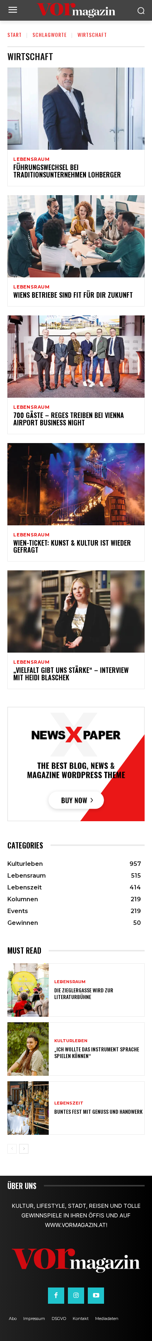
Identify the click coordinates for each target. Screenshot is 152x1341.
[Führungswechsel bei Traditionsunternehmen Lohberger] (76, 109)
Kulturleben (70, 1041)
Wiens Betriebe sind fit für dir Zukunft (73, 295)
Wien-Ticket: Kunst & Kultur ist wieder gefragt (72, 546)
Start (14, 34)
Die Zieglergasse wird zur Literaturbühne (83, 993)
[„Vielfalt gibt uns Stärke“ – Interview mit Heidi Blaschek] (76, 611)
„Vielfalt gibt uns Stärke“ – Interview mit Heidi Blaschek (71, 673)
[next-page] (23, 1149)
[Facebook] (56, 1296)
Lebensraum (31, 159)
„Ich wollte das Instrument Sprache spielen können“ (96, 1052)
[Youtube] (96, 1296)
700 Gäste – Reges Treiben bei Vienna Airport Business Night (68, 418)
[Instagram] (76, 1296)
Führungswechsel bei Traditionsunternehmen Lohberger (67, 170)
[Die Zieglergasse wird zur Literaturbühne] (28, 990)
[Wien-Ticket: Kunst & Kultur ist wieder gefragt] (76, 484)
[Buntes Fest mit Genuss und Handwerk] (28, 1108)
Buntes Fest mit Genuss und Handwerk (98, 1111)
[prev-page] (12, 1149)
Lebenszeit (68, 1103)
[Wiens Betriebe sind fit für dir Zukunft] (76, 236)
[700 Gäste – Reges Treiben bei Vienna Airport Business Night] (76, 356)
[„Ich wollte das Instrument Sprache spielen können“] (28, 1049)
